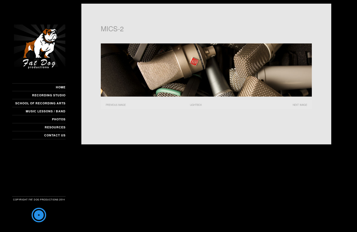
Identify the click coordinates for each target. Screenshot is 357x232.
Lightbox (196, 105)
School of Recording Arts (40, 103)
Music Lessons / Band (46, 111)
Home (61, 87)
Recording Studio (49, 95)
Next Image (300, 105)
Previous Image (116, 105)
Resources (55, 127)
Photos (59, 119)
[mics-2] (206, 95)
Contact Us (55, 135)
